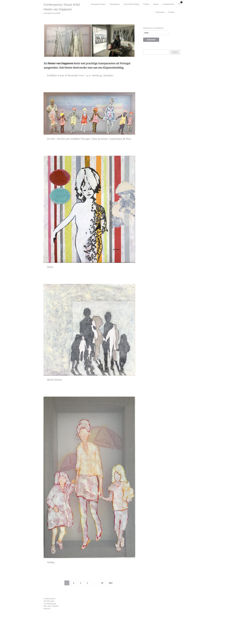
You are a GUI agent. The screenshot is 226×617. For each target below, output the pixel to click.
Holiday (51, 562)
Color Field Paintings (131, 4)
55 (102, 583)
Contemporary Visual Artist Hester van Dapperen (62, 6)
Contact (171, 12)
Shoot (50, 267)
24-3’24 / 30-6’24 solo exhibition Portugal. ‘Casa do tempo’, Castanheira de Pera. (89, 138)
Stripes (156, 4)
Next (110, 583)
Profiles (146, 4)
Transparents (114, 4)
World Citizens (54, 379)
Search (175, 52)
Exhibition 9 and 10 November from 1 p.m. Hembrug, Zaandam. (80, 75)
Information (160, 12)
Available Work (168, 4)
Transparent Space (98, 4)
